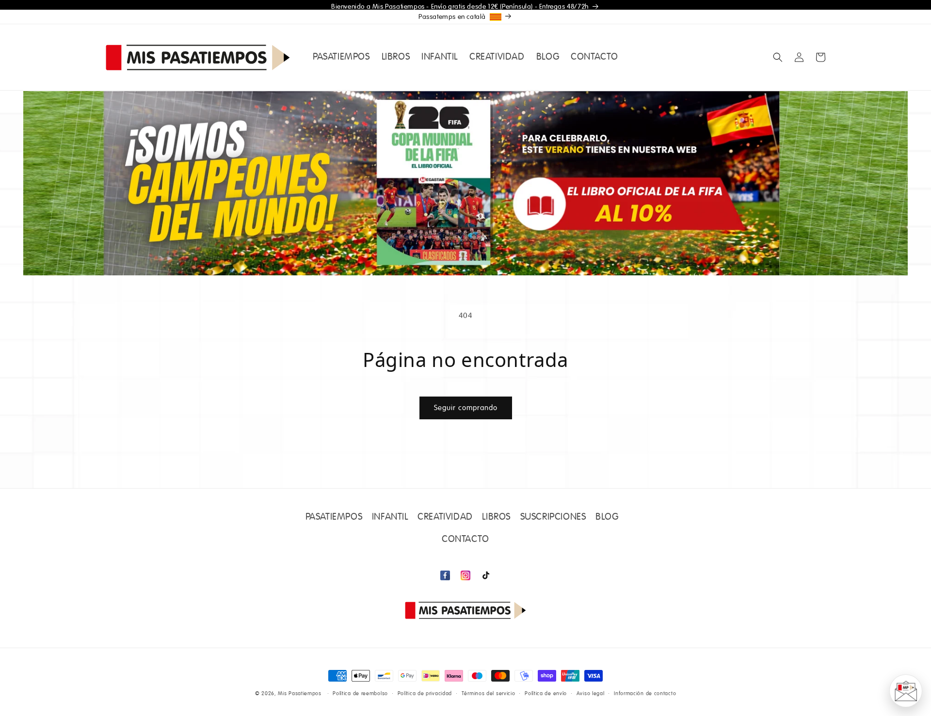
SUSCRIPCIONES (553, 517)
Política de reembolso (360, 693)
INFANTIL (390, 517)
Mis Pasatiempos (299, 694)
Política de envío (546, 693)
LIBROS (496, 517)
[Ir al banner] (465, 183)
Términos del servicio (488, 693)
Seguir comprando (466, 408)
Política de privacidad (425, 693)
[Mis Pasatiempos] (465, 610)
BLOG (606, 517)
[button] (777, 57)
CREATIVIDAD (445, 517)
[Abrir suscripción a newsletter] (905, 690)
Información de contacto (645, 693)
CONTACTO (465, 539)
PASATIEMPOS (334, 517)
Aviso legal (591, 693)
